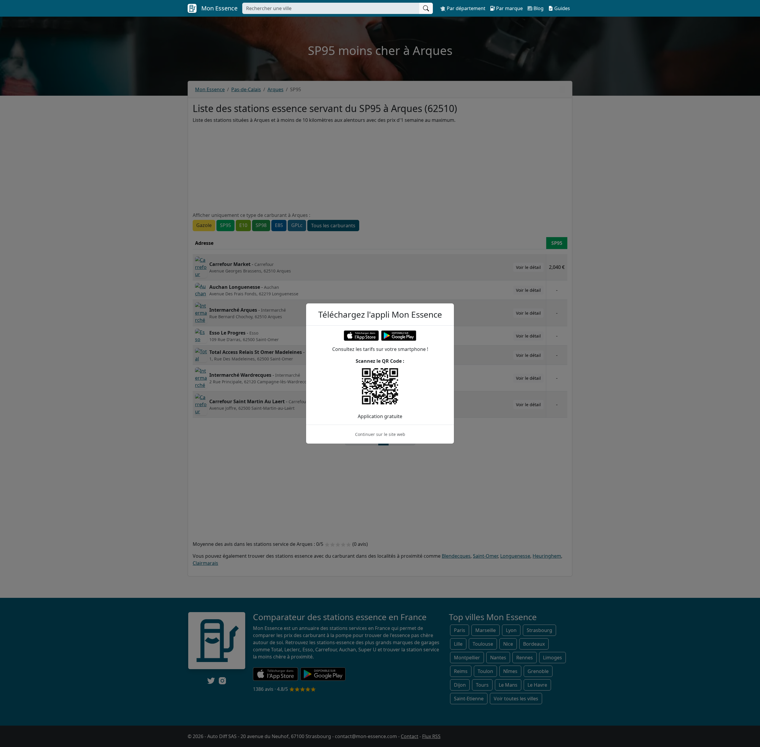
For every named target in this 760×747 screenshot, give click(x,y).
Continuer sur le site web (380, 434)
